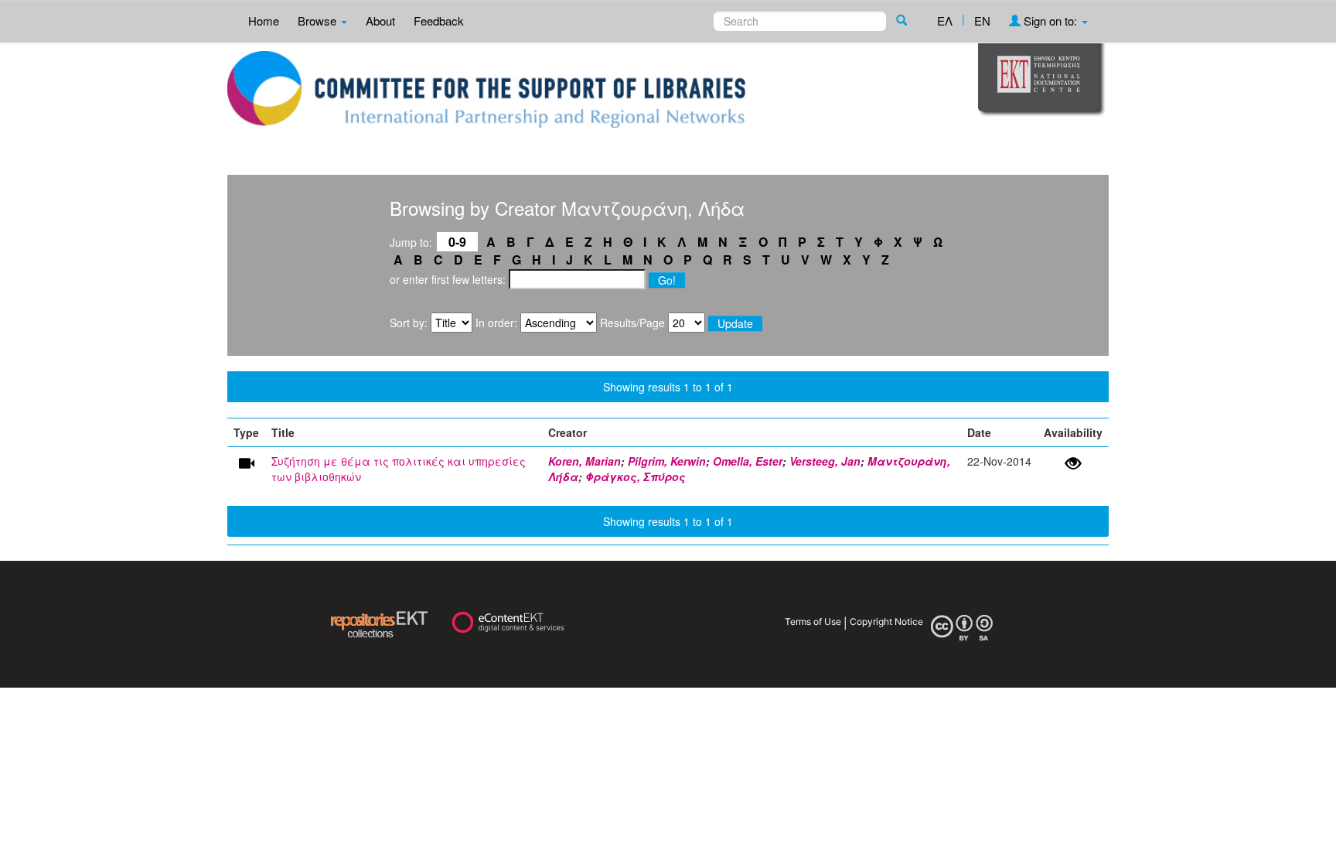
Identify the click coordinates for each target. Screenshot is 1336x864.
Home (263, 20)
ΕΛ (945, 20)
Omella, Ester (747, 461)
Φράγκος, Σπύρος (635, 476)
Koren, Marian (584, 461)
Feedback (439, 20)
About (380, 20)
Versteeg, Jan (825, 461)
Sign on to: (1050, 20)
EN (982, 20)
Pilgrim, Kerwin (667, 461)
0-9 (457, 242)
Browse (318, 20)
